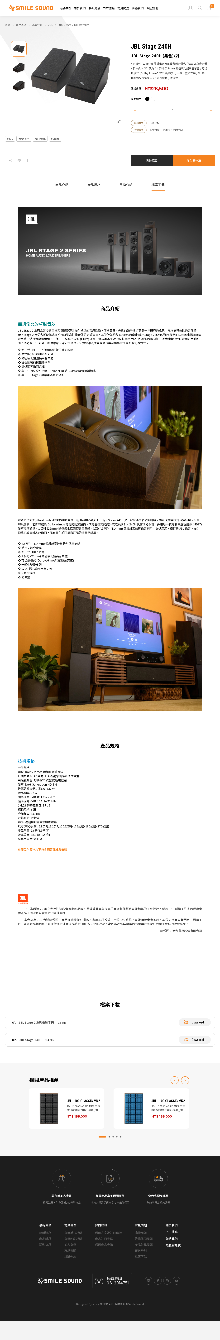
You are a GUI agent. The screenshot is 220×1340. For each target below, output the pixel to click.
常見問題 (123, 8)
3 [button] (113, 1137)
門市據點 (109, 8)
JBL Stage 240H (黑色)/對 (74, 24)
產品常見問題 (144, 1244)
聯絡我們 (138, 8)
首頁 (7, 24)
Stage (56, 138)
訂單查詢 (70, 1256)
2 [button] (109, 1137)
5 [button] (120, 1137)
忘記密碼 (70, 1250)
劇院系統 (41, 138)
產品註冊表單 (104, 1238)
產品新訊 (45, 1238)
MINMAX (97, 1304)
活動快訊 (45, 1244)
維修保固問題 (144, 1238)
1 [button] (102, 1137)
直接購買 (152, 160)
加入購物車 (194, 160)
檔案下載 (141, 1256)
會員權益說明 (73, 1232)
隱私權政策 (173, 1245)
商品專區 (21, 24)
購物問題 (141, 1232)
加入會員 (70, 1244)
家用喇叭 (24, 138)
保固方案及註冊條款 (108, 1232)
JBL (50, 24)
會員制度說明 (73, 1238)
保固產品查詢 (104, 1244)
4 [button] (117, 1137)
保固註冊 (152, 8)
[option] (19, 49)
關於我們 (80, 8)
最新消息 (94, 8)
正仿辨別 (141, 1250)
